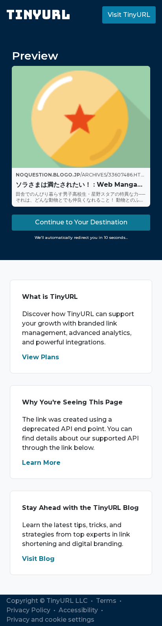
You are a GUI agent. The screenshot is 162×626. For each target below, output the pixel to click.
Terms (107, 600)
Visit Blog (38, 558)
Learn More (41, 462)
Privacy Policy (29, 610)
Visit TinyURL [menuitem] (129, 14)
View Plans (40, 357)
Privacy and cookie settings (50, 619)
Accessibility (79, 610)
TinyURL (38, 14)
